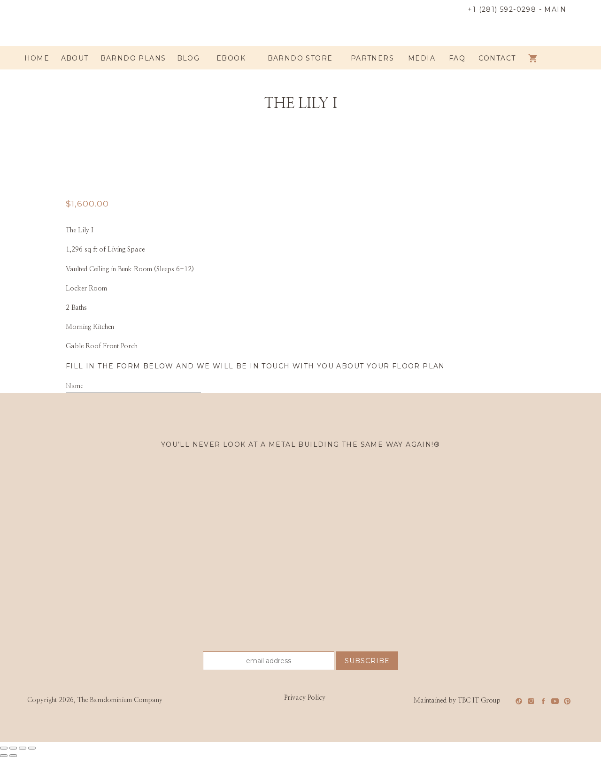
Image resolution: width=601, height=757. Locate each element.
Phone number (86, 450)
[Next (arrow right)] (13, 755)
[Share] (22, 748)
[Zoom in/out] (4, 748)
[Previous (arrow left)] (4, 755)
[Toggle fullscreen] (13, 748)
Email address (86, 418)
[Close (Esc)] (32, 748)
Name (74, 386)
